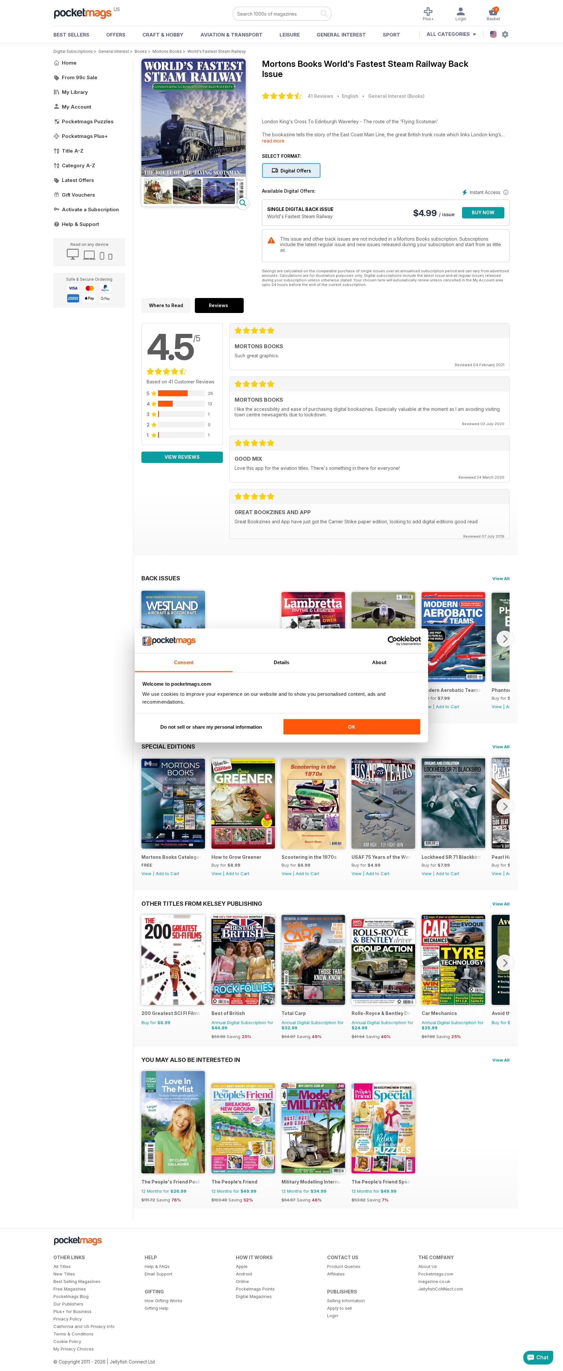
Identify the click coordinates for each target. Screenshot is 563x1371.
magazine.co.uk (434, 1281)
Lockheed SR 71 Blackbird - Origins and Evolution (452, 857)
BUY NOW (483, 212)
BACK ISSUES (160, 578)
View (497, 706)
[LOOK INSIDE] (193, 204)
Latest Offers (78, 180)
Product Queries (343, 1266)
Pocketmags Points (255, 1288)
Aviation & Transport (231, 35)
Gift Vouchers (78, 195)
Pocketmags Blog (71, 1296)
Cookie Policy (67, 1341)
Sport (391, 35)
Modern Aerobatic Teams (451, 690)
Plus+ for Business (72, 1311)
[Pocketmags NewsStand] (86, 13)
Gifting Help (156, 1308)
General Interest (341, 35)
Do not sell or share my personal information (211, 726)
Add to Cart (447, 706)
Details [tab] (282, 662)
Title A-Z (72, 151)
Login (332, 1315)
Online (242, 1281)
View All (501, 578)
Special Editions (168, 746)
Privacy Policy (67, 1318)
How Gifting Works (163, 1300)
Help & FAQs (157, 1266)
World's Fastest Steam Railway (216, 51)
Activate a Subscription (90, 209)
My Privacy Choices (73, 1348)
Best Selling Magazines (76, 1281)
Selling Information (346, 1300)
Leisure (290, 35)
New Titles (64, 1273)
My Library (75, 92)
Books (141, 51)
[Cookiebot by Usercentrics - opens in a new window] (392, 641)
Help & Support (80, 224)
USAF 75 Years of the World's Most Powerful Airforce (382, 857)
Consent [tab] (184, 662)
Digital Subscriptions (73, 51)
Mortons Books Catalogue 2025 (171, 857)
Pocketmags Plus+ (85, 136)
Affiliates (336, 1273)
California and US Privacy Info (84, 1326)
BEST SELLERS (71, 35)
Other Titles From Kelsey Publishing (201, 903)
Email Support (158, 1273)
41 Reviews (320, 96)
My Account (76, 107)
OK (351, 726)
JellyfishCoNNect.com (440, 1288)
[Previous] (146, 806)
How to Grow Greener (236, 857)
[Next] (505, 639)
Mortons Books (167, 51)
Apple (242, 1266)
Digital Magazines (254, 1296)
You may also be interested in (190, 1059)
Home (69, 63)
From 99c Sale (79, 77)
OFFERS (115, 35)
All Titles (62, 1266)
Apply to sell (339, 1308)
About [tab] (379, 662)
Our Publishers (68, 1303)
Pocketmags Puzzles (88, 121)
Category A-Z (78, 165)
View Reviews (182, 457)
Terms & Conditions (73, 1333)
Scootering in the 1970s (309, 857)
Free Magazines (69, 1288)
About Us (427, 1266)
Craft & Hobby (162, 35)
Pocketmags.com (435, 1273)
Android (244, 1273)
